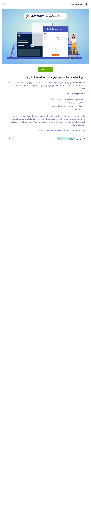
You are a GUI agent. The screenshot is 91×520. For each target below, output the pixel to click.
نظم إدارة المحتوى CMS (66, 139)
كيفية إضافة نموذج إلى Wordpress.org (65, 130)
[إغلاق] (4, 3)
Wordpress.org (76, 4)
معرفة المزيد (45, 69)
